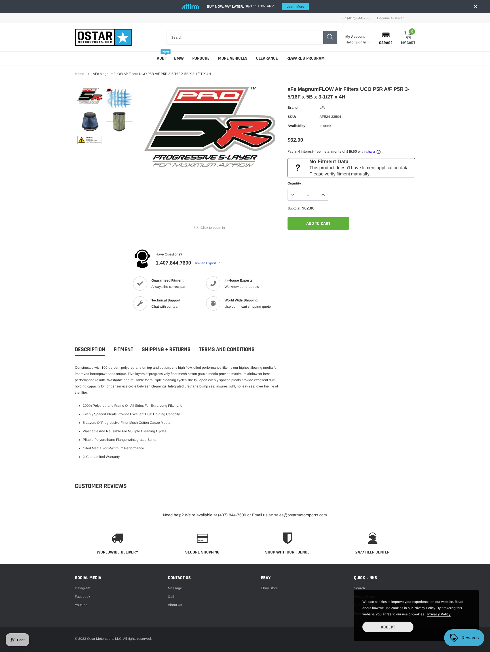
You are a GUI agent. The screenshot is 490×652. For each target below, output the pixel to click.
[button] (385, 37)
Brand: (293, 108)
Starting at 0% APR (255, 6)
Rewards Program (305, 58)
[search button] (330, 37)
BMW (179, 58)
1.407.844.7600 (173, 263)
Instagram (82, 588)
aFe (323, 108)
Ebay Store (269, 588)
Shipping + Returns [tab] (166, 349)
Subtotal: (294, 208)
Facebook (82, 597)
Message (175, 588)
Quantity (294, 183)
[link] (89, 96)
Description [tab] (90, 349)
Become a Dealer (390, 18)
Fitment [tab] (123, 349)
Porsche (201, 58)
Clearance (267, 58)
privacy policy (439, 614)
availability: (297, 126)
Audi (161, 58)
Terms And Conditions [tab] (227, 349)
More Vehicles (233, 58)
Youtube (81, 605)
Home (79, 74)
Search (359, 588)
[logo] (103, 37)
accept (388, 627)
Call (171, 597)
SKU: (292, 117)
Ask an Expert (206, 263)
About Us (175, 605)
